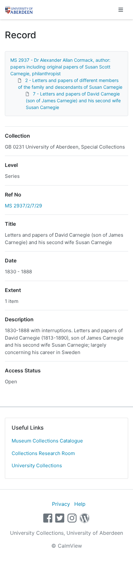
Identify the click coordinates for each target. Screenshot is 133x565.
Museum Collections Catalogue (47, 441)
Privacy (61, 504)
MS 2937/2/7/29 (23, 206)
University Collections (37, 465)
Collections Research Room (43, 453)
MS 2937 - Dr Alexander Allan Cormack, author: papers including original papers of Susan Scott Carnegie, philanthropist (60, 66)
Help (80, 504)
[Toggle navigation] (121, 10)
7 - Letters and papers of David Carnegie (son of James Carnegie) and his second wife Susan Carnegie (73, 100)
